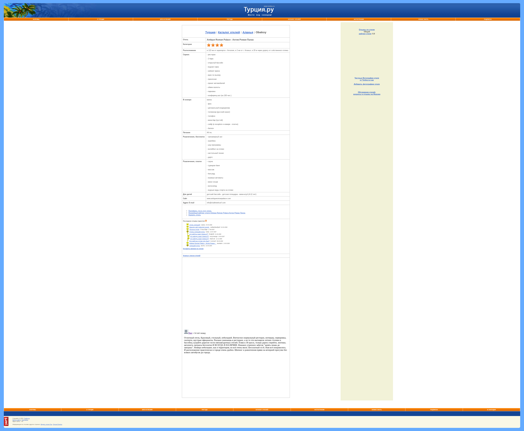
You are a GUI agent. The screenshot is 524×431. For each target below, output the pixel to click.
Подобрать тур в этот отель (200, 211)
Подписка (488, 19)
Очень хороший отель (197, 232)
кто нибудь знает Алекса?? (198, 234)
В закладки (491, 409)
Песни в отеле (194, 229)
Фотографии (359, 19)
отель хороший (194, 225)
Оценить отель (194, 215)
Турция (210, 32)
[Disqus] (236, 293)
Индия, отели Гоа (46, 424)
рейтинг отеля (365, 34)
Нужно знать (423, 19)
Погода (230, 19)
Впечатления (165, 19)
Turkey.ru (27, 418)
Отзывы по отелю (367, 30)
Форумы (36, 19)
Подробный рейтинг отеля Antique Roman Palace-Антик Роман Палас (216, 213)
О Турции (100, 19)
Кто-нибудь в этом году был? (199, 241)
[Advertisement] (367, 56)
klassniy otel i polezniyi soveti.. (199, 227)
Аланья (247, 32)
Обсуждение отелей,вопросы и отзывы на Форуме (366, 93)
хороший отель (194, 245)
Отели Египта (57, 424)
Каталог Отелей (294, 19)
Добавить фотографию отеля (367, 84)
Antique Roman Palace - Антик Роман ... (202, 243)
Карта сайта (17, 420)
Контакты (25, 420)
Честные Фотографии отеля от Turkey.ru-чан (367, 79)
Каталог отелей (229, 32)
